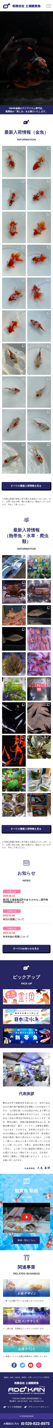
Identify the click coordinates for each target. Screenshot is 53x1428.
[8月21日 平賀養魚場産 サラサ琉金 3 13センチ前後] (14, 293)
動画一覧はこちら (26, 1240)
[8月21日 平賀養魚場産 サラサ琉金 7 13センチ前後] (14, 227)
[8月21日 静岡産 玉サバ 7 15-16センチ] (39, 359)
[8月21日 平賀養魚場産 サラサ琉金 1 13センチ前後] (14, 326)
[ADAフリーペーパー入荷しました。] (14, 689)
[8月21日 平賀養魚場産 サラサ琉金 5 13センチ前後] (14, 260)
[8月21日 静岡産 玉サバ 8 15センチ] (14, 359)
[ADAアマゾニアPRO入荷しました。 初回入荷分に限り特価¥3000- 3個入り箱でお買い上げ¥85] (39, 689)
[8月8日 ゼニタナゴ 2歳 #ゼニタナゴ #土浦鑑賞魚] (39, 615)
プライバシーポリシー (38, 1407)
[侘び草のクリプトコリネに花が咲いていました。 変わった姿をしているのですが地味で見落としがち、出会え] (39, 747)
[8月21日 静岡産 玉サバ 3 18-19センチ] (39, 425)
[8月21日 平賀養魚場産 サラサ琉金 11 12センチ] (14, 161)
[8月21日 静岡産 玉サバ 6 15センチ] (14, 392)
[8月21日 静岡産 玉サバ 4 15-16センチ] (14, 425)
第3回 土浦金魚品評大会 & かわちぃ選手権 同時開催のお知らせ (25, 900)
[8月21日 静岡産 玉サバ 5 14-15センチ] (39, 392)
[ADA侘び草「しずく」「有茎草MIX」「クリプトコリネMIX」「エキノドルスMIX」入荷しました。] (14, 780)
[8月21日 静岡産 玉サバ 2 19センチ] (14, 458)
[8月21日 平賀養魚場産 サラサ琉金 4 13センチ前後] (39, 260)
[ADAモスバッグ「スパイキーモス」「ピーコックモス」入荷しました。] (14, 567)
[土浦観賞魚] (26, 1389)
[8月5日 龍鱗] (14, 718)
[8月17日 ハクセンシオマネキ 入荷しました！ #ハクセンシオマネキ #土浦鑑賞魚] (39, 591)
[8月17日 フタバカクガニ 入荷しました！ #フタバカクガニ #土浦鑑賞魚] (14, 592)
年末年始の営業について (16, 936)
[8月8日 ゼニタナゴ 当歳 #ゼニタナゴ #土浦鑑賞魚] (14, 639)
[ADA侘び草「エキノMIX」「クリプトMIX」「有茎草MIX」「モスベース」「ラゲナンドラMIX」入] (39, 567)
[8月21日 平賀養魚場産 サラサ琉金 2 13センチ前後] (39, 293)
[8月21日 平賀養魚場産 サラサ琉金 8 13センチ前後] (39, 194)
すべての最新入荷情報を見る (26, 486)
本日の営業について (13, 919)
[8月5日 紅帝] (14, 751)
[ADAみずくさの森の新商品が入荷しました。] (39, 780)
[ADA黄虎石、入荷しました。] (39, 639)
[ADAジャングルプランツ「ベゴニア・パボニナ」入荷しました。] (14, 664)
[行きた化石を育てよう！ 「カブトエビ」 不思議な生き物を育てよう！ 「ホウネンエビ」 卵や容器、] (39, 805)
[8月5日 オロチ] (39, 718)
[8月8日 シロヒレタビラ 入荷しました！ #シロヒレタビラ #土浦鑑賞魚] (14, 615)
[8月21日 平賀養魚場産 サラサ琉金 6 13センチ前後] (39, 227)
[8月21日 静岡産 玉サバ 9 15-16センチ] (39, 326)
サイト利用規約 (14, 1407)
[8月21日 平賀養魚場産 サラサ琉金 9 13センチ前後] (14, 194)
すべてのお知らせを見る (26, 948)
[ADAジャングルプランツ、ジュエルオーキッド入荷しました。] (14, 805)
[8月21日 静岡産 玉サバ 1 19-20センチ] (39, 458)
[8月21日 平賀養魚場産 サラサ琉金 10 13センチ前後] (39, 161)
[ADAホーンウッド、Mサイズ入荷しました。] (39, 664)
